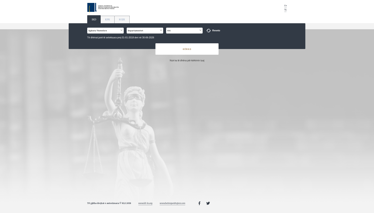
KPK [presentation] (107, 19)
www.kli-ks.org (145, 203)
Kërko (187, 49)
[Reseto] (209, 31)
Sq (285, 9)
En (285, 5)
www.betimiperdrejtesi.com (172, 203)
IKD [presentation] (94, 19)
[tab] (94, 19)
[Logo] (103, 8)
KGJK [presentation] (122, 19)
